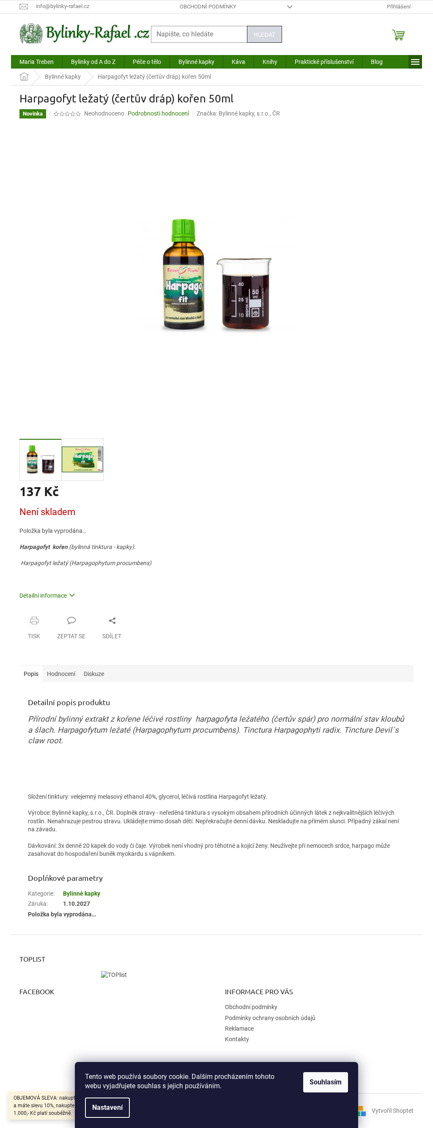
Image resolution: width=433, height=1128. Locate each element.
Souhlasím (326, 1082)
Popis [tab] (31, 673)
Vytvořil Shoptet (393, 1110)
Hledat (264, 34)
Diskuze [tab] (94, 673)
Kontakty (237, 1039)
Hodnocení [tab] (61, 673)
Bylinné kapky (81, 893)
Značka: (238, 113)
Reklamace (239, 1028)
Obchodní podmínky (208, 6)
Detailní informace (43, 595)
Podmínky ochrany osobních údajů (270, 1018)
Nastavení (107, 1107)
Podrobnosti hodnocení (158, 113)
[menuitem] (36, 62)
